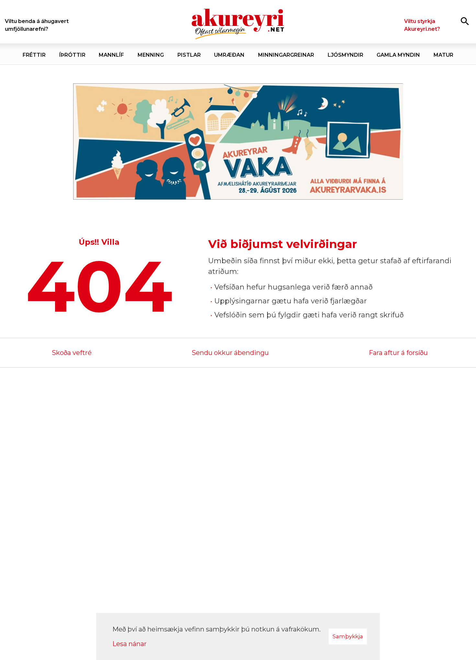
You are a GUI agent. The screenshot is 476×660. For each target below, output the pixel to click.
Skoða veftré (72, 353)
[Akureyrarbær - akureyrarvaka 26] (238, 141)
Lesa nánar (129, 644)
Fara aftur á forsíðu (398, 353)
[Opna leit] (465, 21)
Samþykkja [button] (348, 636)
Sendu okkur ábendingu (230, 353)
